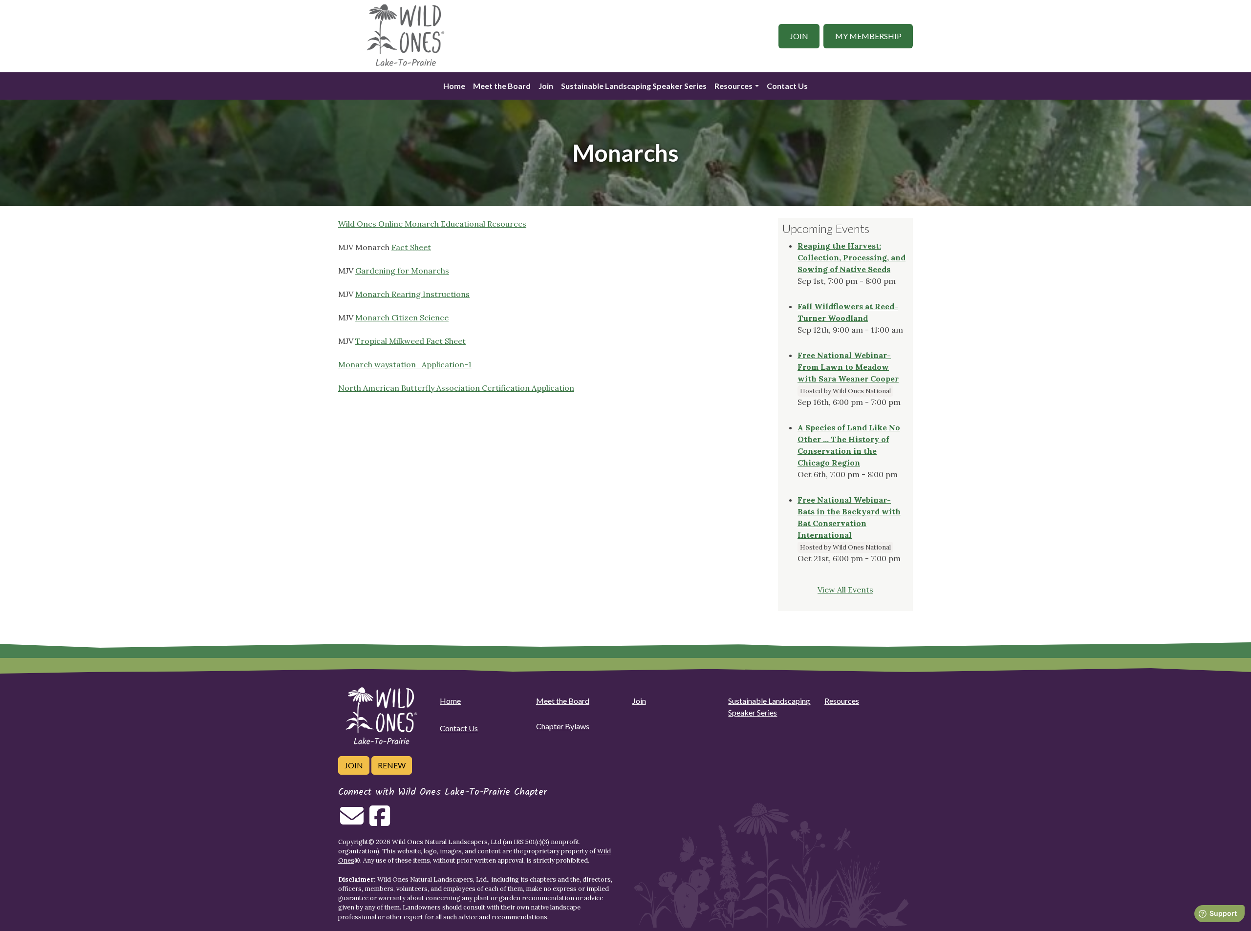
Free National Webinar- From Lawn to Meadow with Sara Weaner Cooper (848, 366)
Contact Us (787, 85)
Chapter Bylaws (562, 726)
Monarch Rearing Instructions (412, 294)
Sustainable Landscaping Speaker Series (634, 85)
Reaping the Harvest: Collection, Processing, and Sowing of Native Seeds (852, 257)
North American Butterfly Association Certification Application (456, 388)
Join (799, 36)
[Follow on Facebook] (379, 821)
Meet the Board (502, 85)
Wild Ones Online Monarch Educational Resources (432, 224)
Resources (733, 85)
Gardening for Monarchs (402, 270)
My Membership (868, 36)
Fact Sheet (411, 247)
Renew (392, 765)
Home (454, 85)
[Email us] (352, 821)
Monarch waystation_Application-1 (405, 364)
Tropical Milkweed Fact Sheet (410, 341)
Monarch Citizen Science (402, 317)
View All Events (845, 589)
